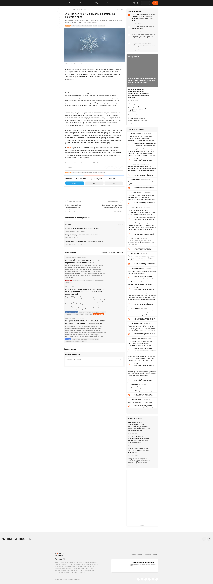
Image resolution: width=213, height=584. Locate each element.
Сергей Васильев (81, 9)
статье (69, 148)
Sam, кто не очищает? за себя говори (140, 402)
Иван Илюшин (135, 293)
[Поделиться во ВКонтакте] (58, 26)
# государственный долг (92, 312)
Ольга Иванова (81, 231)
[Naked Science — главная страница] (62, 2)
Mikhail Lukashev (136, 281)
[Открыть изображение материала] (94, 45)
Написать (145, 3)
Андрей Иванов (135, 179)
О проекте (148, 554)
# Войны (81, 312)
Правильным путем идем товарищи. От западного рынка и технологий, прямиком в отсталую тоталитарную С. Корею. (142, 313)
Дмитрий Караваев (136, 207)
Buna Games (134, 384)
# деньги (103, 312)
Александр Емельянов (137, 268)
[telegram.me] (153, 579)
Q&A (108, 3)
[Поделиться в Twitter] (58, 18)
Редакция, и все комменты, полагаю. (140, 284)
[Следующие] (209, 539)
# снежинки (102, 25)
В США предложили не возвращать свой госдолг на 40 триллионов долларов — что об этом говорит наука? (86, 291)
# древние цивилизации (72, 341)
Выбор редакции (98, 314)
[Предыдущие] (204, 539)
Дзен (94, 183)
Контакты (140, 554)
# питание (68, 282)
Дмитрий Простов (136, 399)
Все (90, 218)
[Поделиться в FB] (58, 14)
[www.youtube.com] (145, 579)
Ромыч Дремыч (135, 164)
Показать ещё (142, 412)
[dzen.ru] (149, 579)
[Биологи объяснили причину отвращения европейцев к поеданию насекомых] (116, 266)
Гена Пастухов (135, 353)
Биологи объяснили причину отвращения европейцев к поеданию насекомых (82, 261)
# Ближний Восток (94, 339)
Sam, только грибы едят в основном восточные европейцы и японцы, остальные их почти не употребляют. (140, 343)
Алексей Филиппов (136, 323)
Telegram (74, 183)
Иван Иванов (134, 369)
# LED (73, 25)
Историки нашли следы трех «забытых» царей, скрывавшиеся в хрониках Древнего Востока (85, 322)
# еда (83, 280)
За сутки (104, 252)
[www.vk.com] (142, 579)
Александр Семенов (137, 149)
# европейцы (76, 280)
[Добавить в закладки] (58, 10)
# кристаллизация (87, 25)
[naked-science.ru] (156, 579)
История (68, 339)
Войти (155, 3)
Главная (72, 3)
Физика (68, 25)
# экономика (88, 314)
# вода (78, 25)
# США (82, 314)
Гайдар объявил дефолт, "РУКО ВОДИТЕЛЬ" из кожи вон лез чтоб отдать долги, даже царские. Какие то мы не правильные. (141, 212)
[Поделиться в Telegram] (58, 22)
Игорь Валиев (135, 238)
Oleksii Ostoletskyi (136, 133)
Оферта (133, 554)
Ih (87, 74)
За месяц (120, 252)
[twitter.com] (138, 579)
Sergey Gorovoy (135, 223)
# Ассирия (84, 339)
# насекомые (90, 280)
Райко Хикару (135, 308)
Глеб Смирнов (135, 253)
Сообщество (81, 3)
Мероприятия (100, 3)
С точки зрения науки (72, 312)
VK (113, 183)
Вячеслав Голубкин (136, 192)
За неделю (111, 252)
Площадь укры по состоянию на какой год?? (140, 183)
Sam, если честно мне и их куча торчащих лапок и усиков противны (142, 272)
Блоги (91, 3)
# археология (76, 339)
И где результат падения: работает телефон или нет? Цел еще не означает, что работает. (141, 243)
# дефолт (68, 314)
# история (75, 314)
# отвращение (99, 280)
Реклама (154, 554)
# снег (95, 25)
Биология (68, 280)
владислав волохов (137, 338)
